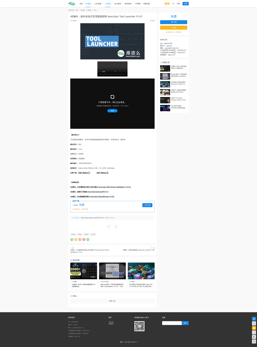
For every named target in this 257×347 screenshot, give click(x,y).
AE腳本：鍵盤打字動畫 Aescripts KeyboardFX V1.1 (89, 192)
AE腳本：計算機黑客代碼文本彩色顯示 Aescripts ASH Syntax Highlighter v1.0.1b (100, 187)
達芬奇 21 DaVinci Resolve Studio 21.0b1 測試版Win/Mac (178, 100)
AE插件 (133, 281)
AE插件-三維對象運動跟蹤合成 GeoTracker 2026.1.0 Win (178, 92)
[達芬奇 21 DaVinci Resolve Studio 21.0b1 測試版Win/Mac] (165, 100)
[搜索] (173, 3)
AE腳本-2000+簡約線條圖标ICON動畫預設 (83, 285)
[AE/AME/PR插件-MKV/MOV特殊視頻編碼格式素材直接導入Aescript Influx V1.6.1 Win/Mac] (165, 108)
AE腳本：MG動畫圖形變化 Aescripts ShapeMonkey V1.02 (92, 197)
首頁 (81, 4)
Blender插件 (105, 281)
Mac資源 (117, 4)
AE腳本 (74, 20)
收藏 (174, 28)
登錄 (114, 301)
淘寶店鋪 (146, 4)
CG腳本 (86, 234)
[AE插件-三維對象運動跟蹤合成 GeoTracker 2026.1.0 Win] (165, 92)
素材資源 (128, 4)
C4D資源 (98, 4)
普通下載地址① (84, 173)
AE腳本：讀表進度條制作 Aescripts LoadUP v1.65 (139, 250)
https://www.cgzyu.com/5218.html (92, 218)
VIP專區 (138, 4)
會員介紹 (111, 322)
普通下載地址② (102, 173)
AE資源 (88, 4)
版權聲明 (111, 324)
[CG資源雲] (71, 3)
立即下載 (147, 205)
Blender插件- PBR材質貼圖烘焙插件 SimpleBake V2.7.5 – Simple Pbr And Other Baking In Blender (112, 285)
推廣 (153, 20)
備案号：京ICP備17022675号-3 (128, 342)
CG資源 (108, 4)
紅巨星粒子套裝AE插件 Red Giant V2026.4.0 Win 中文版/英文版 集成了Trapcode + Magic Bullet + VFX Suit (141, 285)
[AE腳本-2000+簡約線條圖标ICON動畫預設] (83, 271)
